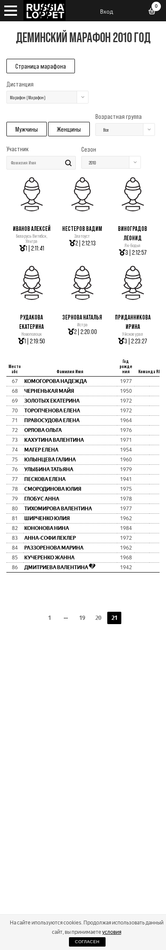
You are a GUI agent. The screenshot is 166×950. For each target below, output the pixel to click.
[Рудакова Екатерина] (32, 297)
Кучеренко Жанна (49, 558)
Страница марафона (40, 66)
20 (98, 618)
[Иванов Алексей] (32, 209)
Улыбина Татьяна (48, 469)
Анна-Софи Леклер (50, 538)
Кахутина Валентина (54, 440)
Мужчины (26, 129)
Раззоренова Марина (53, 548)
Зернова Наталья (82, 317)
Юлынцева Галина (50, 460)
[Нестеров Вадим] (82, 209)
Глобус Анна (41, 499)
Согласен (87, 941)
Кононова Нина (46, 528)
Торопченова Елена (52, 411)
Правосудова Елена (52, 420)
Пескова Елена (45, 479)
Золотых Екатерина (52, 401)
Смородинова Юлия (52, 489)
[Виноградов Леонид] (133, 209)
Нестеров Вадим (82, 228)
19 (82, 618)
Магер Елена (41, 450)
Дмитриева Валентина (56, 567)
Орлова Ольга (43, 430)
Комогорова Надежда (55, 381)
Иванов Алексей (32, 228)
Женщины (69, 129)
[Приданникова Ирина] (133, 297)
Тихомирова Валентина (58, 509)
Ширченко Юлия (47, 518)
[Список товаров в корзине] (155, 12)
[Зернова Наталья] (82, 297)
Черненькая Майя (49, 391)
